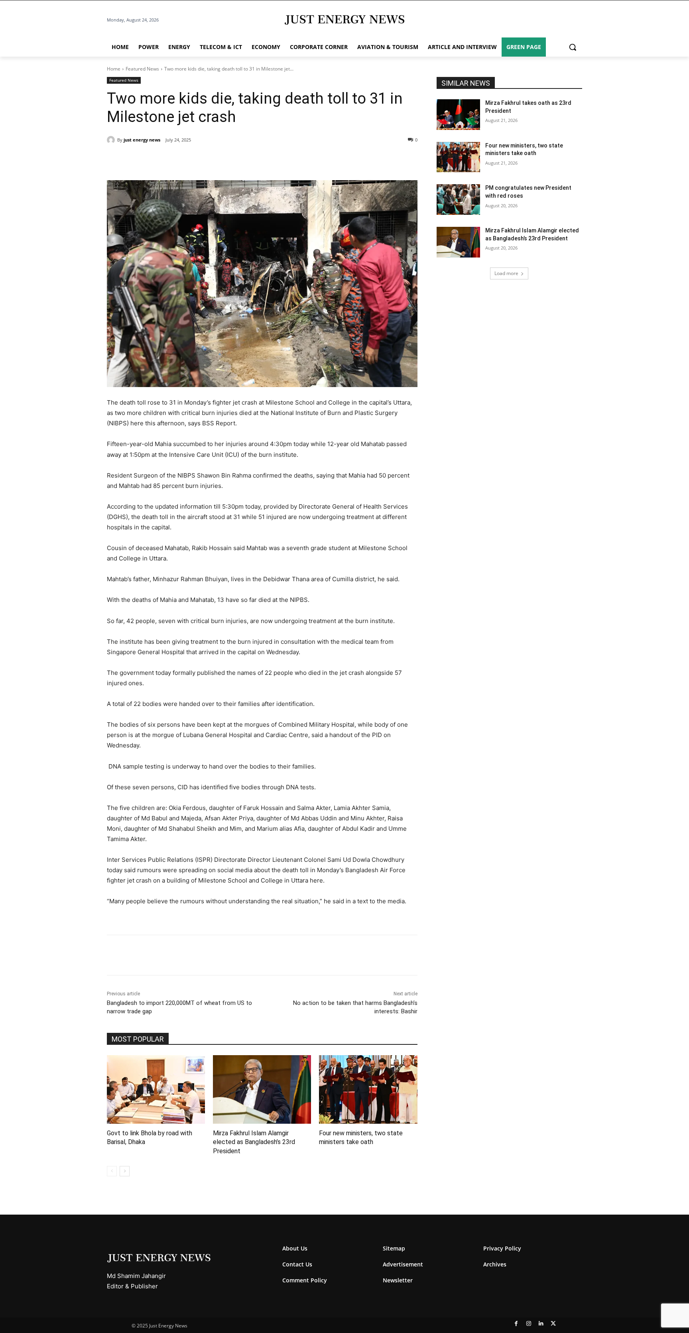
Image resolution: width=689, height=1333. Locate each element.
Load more (506, 273)
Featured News (142, 68)
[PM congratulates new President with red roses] (458, 199)
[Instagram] (528, 1323)
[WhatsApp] (199, 160)
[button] (572, 47)
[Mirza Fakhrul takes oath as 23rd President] (458, 114)
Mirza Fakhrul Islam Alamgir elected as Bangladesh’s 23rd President (254, 1142)
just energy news (142, 140)
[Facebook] (162, 160)
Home (113, 68)
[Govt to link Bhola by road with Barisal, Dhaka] (156, 1089)
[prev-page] (112, 1171)
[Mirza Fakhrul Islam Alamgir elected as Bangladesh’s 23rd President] (262, 1089)
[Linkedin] (217, 160)
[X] (180, 160)
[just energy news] (112, 140)
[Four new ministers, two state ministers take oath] (368, 1089)
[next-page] (125, 1171)
